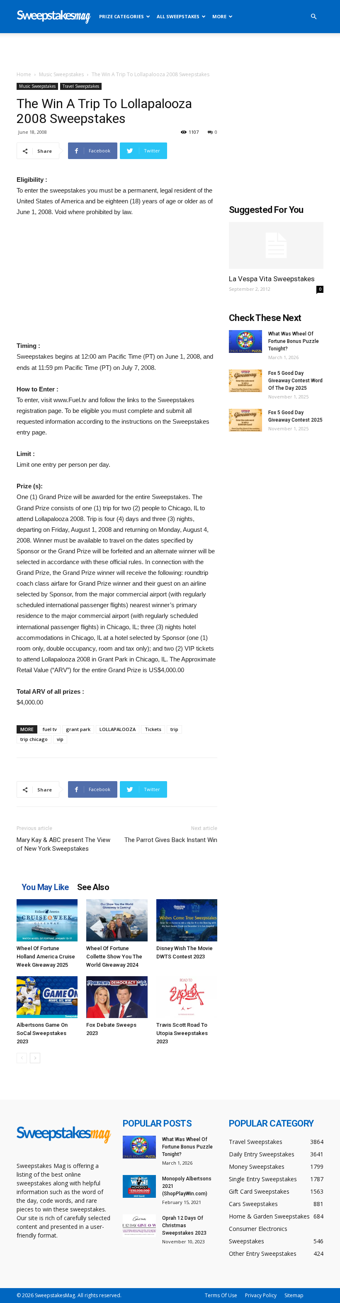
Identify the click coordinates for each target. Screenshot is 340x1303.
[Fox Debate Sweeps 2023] (116, 997)
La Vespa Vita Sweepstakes (272, 279)
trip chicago (34, 739)
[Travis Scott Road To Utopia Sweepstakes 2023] (186, 997)
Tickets (153, 729)
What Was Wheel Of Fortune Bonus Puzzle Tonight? (293, 341)
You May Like (45, 887)
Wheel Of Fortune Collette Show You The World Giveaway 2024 (114, 956)
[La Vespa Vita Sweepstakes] (276, 245)
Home (24, 74)
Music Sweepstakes (61, 74)
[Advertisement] (170, 51)
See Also (93, 887)
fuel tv (50, 729)
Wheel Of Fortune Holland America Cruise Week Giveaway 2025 (46, 956)
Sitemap (294, 1295)
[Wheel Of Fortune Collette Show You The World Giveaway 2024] (116, 920)
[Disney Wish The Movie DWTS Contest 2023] (186, 920)
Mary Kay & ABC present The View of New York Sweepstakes (63, 844)
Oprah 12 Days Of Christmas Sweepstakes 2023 (184, 1225)
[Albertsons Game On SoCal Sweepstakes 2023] (47, 997)
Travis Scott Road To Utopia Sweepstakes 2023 (182, 1033)
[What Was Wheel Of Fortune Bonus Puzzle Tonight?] (245, 341)
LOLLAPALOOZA (118, 729)
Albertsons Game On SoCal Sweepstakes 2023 (42, 1033)
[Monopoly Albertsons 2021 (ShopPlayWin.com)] (139, 1186)
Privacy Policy (261, 1295)
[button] (313, 17)
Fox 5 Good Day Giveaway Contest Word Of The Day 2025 (295, 380)
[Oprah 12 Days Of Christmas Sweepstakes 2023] (139, 1225)
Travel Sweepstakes (81, 86)
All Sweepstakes (178, 16)
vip (60, 739)
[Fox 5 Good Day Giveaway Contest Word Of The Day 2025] (245, 380)
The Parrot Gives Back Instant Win (170, 840)
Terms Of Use (221, 1295)
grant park (78, 729)
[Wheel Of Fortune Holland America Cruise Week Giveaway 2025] (47, 920)
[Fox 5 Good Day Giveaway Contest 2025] (245, 420)
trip (174, 729)
